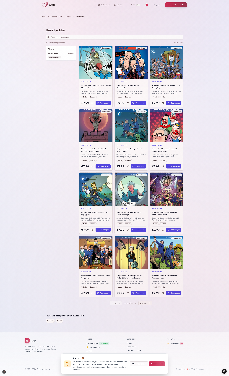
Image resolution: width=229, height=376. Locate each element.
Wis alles (71, 54)
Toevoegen (104, 103)
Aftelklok (89, 351)
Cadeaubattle (106, 5)
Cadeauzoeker (56, 17)
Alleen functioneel (139, 364)
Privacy (130, 343)
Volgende (143, 303)
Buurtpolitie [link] (80, 17)
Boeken (50, 321)
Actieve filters (53, 54)
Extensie (120, 5)
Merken (69, 17)
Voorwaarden (132, 347)
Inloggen (157, 5)
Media (59, 321)
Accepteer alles (157, 364)
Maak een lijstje (178, 5)
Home (44, 17)
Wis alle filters (178, 42)
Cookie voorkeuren (134, 350)
